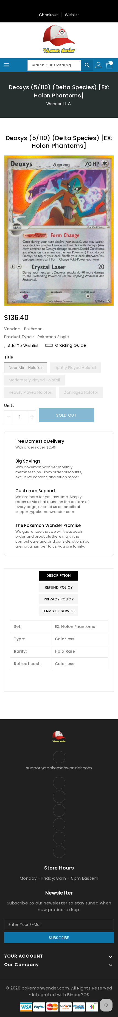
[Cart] (109, 65)
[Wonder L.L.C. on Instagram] (54, 6)
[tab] (58, 576)
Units (9, 406)
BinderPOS (78, 994)
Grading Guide (70, 345)
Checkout (48, 15)
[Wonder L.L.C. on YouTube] (64, 6)
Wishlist (72, 15)
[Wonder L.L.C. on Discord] (75, 6)
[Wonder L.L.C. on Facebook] (33, 6)
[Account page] (98, 65)
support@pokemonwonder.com (59, 768)
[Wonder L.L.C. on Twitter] (43, 6)
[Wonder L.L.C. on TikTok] (85, 6)
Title (8, 357)
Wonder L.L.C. (59, 103)
